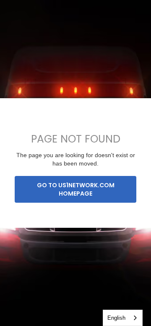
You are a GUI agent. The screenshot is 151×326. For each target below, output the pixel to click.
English (116, 318)
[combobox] (123, 318)
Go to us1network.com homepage (76, 189)
